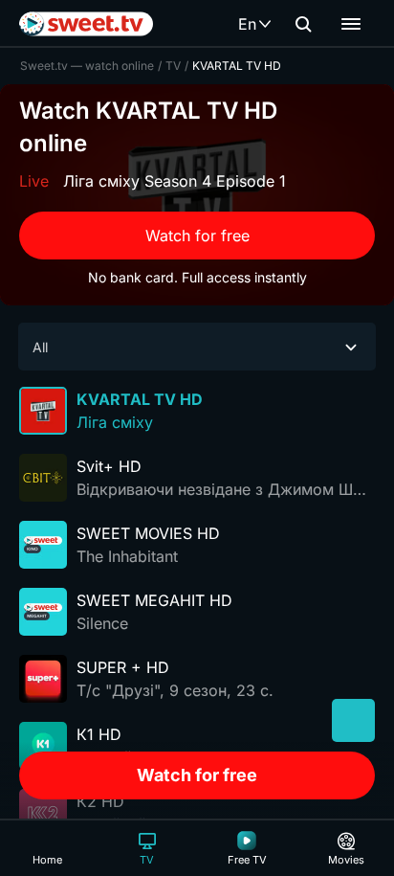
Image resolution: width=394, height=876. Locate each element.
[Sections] (351, 24)
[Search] (303, 24)
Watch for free (197, 235)
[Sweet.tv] (86, 23)
